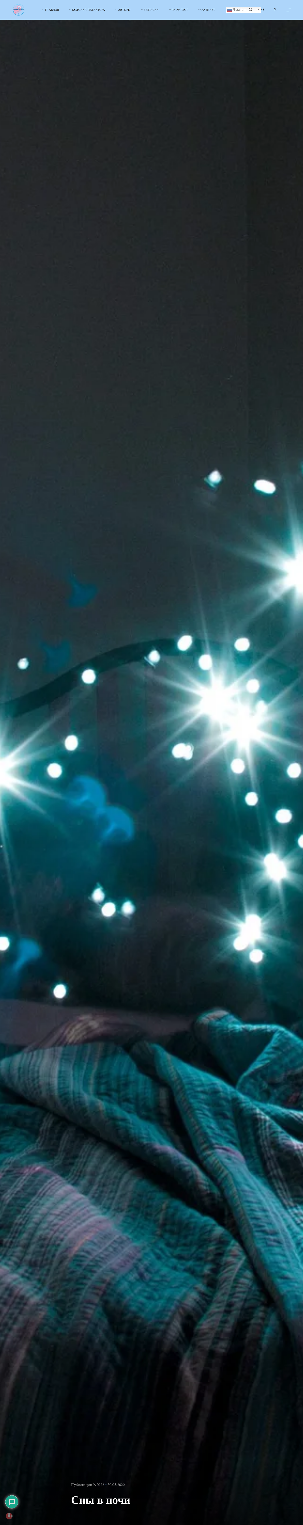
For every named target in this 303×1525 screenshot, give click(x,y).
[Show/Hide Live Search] (250, 10)
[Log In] (275, 10)
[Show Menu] (288, 10)
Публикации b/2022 (87, 1484)
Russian (238, 9)
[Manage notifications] (9, 1516)
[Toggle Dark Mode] (263, 10)
